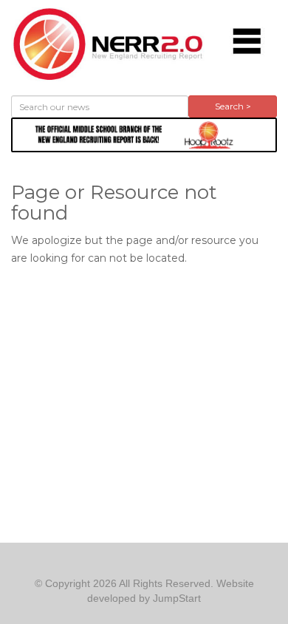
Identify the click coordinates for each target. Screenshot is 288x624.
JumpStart (177, 598)
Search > (233, 106)
